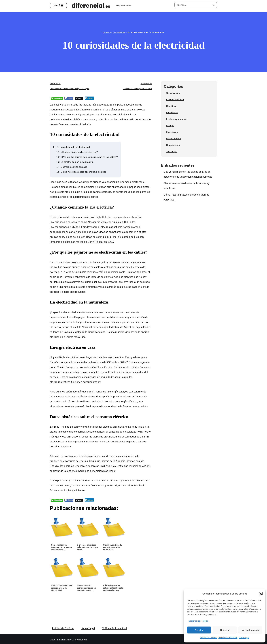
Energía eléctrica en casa (71, 167)
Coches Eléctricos (175, 99)
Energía (170, 125)
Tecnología (171, 151)
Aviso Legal (244, 638)
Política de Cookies (208, 638)
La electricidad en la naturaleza (74, 162)
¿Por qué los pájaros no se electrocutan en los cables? (87, 157)
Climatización (173, 93)
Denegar (224, 630)
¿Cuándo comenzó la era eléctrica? (77, 152)
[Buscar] (213, 5)
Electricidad (119, 32)
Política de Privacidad (227, 638)
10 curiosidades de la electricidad (71, 147)
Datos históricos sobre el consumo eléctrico (81, 171)
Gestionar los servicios (198, 621)
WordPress (81, 639)
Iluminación (172, 132)
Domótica (171, 106)
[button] (260, 593)
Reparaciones (173, 145)
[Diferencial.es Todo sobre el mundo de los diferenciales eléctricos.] (92, 5)
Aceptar (199, 630)
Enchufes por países (176, 119)
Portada (107, 32)
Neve (52, 639)
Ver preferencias (250, 630)
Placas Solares (173, 138)
